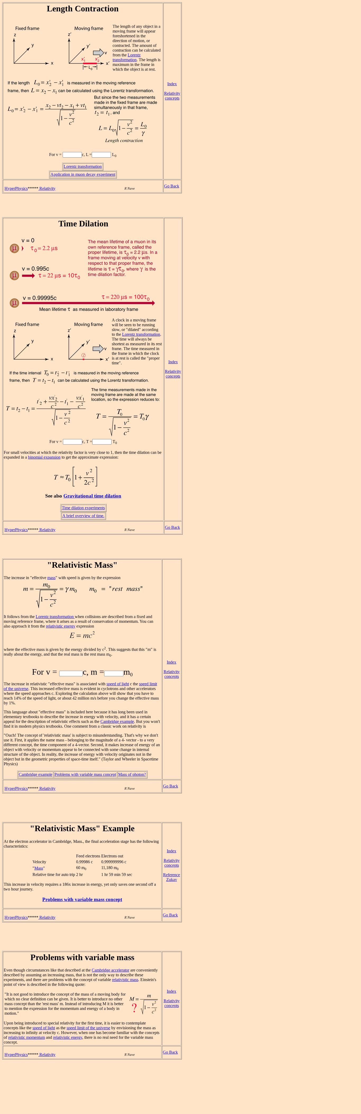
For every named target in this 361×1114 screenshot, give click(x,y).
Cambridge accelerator (110, 970)
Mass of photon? (132, 774)
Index (172, 84)
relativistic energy (60, 626)
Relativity (46, 188)
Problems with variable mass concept (85, 774)
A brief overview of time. (83, 515)
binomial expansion (44, 457)
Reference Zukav (171, 877)
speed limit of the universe (88, 1028)
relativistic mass (125, 979)
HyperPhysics (16, 188)
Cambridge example (117, 721)
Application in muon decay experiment (82, 174)
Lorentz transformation (127, 57)
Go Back (171, 186)
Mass (38, 868)
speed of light (118, 684)
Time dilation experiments (83, 507)
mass (51, 577)
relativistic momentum (26, 1037)
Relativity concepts (172, 95)
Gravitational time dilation (92, 496)
